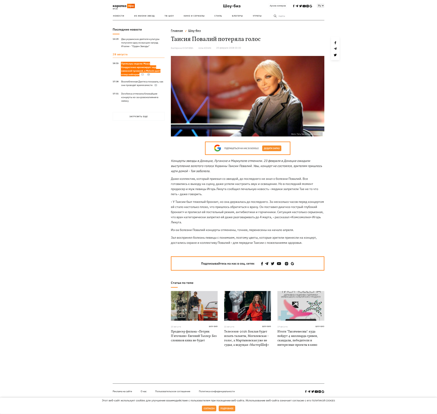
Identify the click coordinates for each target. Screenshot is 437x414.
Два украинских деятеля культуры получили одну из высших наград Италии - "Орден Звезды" (140, 43)
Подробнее (227, 408)
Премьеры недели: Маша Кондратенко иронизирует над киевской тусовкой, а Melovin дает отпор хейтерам (140, 69)
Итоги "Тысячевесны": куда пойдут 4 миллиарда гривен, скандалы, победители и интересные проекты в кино (297, 338)
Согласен (209, 408)
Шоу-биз (232, 6)
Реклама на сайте (122, 391)
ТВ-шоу (169, 15)
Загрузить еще (138, 116)
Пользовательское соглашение (172, 391)
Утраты (257, 15)
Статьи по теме (182, 283)
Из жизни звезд (144, 15)
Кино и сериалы (194, 15)
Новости (118, 15)
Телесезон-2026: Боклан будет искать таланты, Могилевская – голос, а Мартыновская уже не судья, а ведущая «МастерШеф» (246, 338)
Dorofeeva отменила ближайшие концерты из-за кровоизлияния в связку (139, 97)
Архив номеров (278, 5)
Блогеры (237, 15)
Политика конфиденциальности (217, 391)
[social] (262, 263)
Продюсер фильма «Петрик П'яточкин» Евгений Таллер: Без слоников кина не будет (194, 336)
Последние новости (127, 29)
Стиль (218, 15)
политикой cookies (323, 401)
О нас (144, 391)
